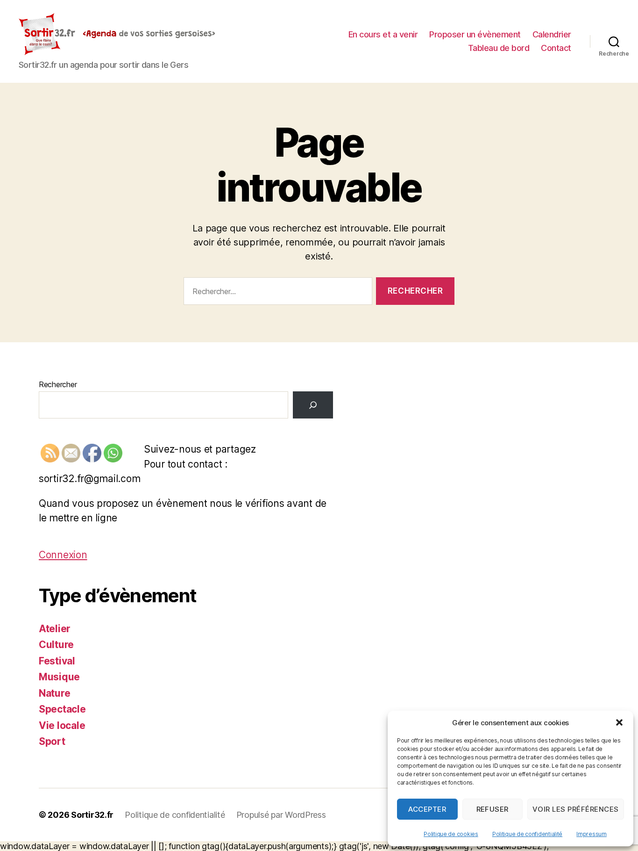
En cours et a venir (383, 34)
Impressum (591, 833)
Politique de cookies (451, 833)
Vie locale (62, 725)
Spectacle (62, 709)
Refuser (492, 809)
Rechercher (58, 384)
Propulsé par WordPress (281, 815)
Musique (59, 677)
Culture (56, 644)
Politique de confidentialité (527, 833)
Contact (556, 48)
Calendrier (551, 34)
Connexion (63, 555)
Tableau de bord (499, 48)
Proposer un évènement (475, 34)
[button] (619, 722)
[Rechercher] (313, 404)
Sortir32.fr (92, 815)
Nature (54, 693)
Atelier (55, 629)
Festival (57, 661)
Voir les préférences (575, 809)
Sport (52, 741)
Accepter (427, 809)
